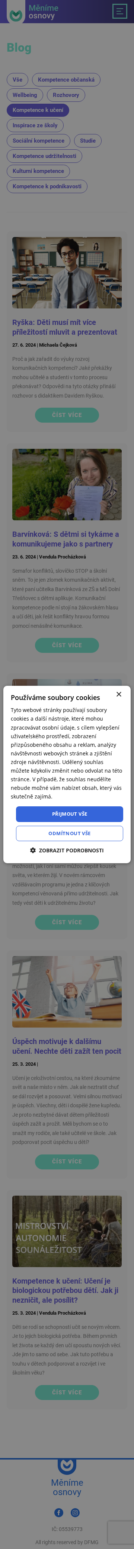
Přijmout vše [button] (69, 813)
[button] (67, 850)
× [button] (118, 694)
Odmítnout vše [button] (69, 833)
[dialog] (67, 774)
